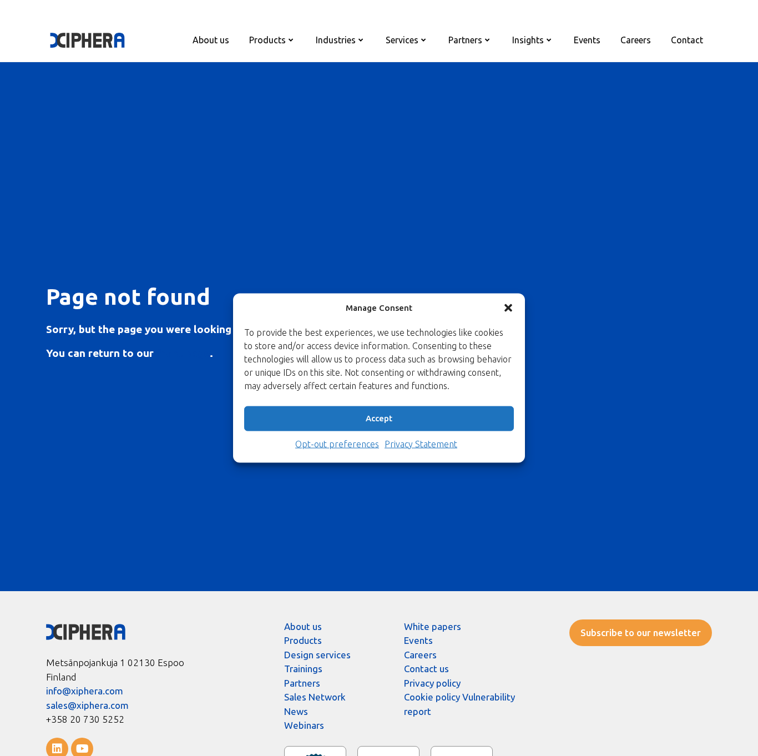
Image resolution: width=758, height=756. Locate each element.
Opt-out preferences (337, 443)
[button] (508, 308)
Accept (379, 418)
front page (183, 353)
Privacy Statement (421, 443)
